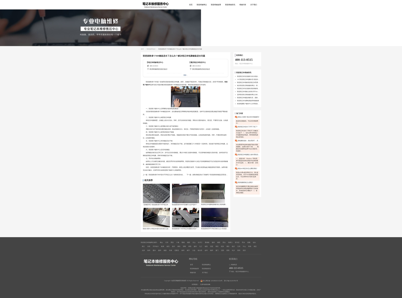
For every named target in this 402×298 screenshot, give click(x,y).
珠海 (249, 246)
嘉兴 (154, 250)
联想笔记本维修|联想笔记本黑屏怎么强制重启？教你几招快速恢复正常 (260, 82)
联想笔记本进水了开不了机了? (247, 127)
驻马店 (237, 242)
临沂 (233, 246)
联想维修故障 (216, 5)
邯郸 (184, 246)
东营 (148, 246)
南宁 (188, 250)
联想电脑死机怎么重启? (245, 182)
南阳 (218, 242)
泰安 (217, 246)
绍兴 (222, 246)
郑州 (238, 250)
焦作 (173, 246)
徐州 (148, 250)
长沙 (233, 250)
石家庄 (177, 250)
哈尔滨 (200, 250)
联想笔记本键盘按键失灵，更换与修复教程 (251, 97)
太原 (143, 250)
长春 (170, 250)
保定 (255, 246)
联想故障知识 (151, 49)
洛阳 (206, 246)
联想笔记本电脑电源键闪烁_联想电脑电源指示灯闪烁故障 (220, 204)
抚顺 (248, 242)
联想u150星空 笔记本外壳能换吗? (248, 117)
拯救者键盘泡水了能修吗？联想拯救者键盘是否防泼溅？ (211, 174)
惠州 (159, 250)
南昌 (165, 250)
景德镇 (207, 242)
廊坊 (178, 246)
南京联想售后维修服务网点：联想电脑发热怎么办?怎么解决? (256, 85)
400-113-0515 (154, 66)
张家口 (230, 242)
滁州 (213, 242)
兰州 (238, 246)
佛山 (161, 242)
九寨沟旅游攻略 (205, 284)
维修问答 (242, 5)
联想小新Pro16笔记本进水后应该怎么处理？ (157, 229)
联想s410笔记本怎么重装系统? (247, 168)
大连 (193, 250)
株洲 (162, 246)
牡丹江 (200, 242)
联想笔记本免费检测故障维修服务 (248, 100)
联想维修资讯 (230, 5)
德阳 (188, 242)
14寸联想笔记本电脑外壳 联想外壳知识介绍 (251, 79)
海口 (143, 246)
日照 (211, 246)
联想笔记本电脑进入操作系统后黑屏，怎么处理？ (248, 154)
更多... (186, 75)
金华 (206, 250)
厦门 (217, 250)
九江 (200, 246)
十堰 (177, 242)
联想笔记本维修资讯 (243, 72)
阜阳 (189, 246)
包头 (254, 242)
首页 (191, 5)
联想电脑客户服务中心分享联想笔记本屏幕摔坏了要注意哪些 (257, 103)
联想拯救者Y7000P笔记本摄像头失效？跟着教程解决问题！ (191, 229)
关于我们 (253, 5)
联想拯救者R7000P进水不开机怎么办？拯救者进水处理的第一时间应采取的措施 (174, 174)
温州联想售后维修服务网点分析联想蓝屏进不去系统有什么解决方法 (259, 94)
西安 (172, 242)
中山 (244, 246)
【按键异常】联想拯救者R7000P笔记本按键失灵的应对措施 (162, 204)
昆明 (227, 250)
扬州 (195, 246)
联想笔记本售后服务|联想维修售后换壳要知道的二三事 (255, 88)
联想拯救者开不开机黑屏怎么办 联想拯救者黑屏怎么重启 (219, 229)
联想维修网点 (202, 5)
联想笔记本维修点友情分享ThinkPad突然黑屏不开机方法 (255, 91)
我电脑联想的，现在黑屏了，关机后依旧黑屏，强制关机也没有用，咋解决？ (248, 140)
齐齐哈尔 (156, 246)
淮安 (244, 250)
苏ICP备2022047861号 (231, 281)
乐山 (194, 242)
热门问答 (239, 113)
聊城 (183, 242)
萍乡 (243, 242)
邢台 (224, 242)
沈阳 (222, 250)
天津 (166, 242)
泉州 (182, 250)
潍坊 (227, 246)
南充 (168, 246)
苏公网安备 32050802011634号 (213, 281)
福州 (211, 250)
